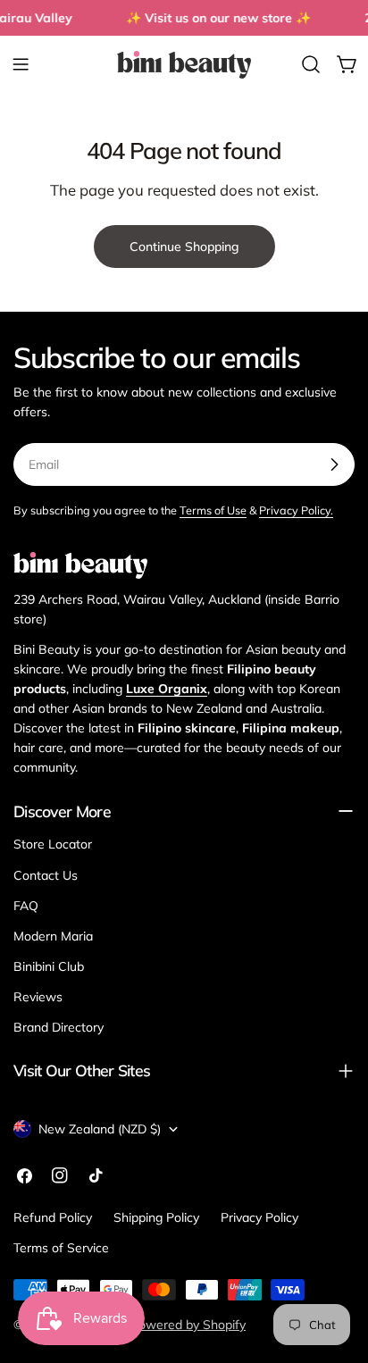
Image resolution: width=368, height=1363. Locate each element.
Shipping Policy (156, 1217)
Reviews (38, 997)
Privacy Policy (259, 1217)
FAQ (25, 906)
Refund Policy (52, 1217)
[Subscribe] (334, 464)
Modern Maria (53, 936)
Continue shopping (184, 246)
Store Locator (52, 844)
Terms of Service (61, 1248)
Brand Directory (58, 1027)
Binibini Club (48, 966)
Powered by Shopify (188, 1325)
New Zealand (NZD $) (99, 1129)
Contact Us (45, 875)
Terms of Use (213, 510)
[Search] (311, 64)
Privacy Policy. (296, 510)
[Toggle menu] (20, 64)
